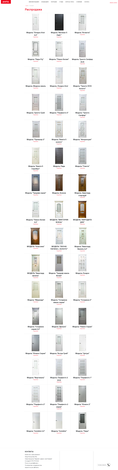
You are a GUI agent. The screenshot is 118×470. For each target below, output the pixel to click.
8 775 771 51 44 (113, 1)
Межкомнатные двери (34, 1)
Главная (26, 5)
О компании (79, 1)
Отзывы (61, 1)
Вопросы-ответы (70, 1)
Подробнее (35, 37)
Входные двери (45, 1)
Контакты (86, 1)
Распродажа (54, 1)
